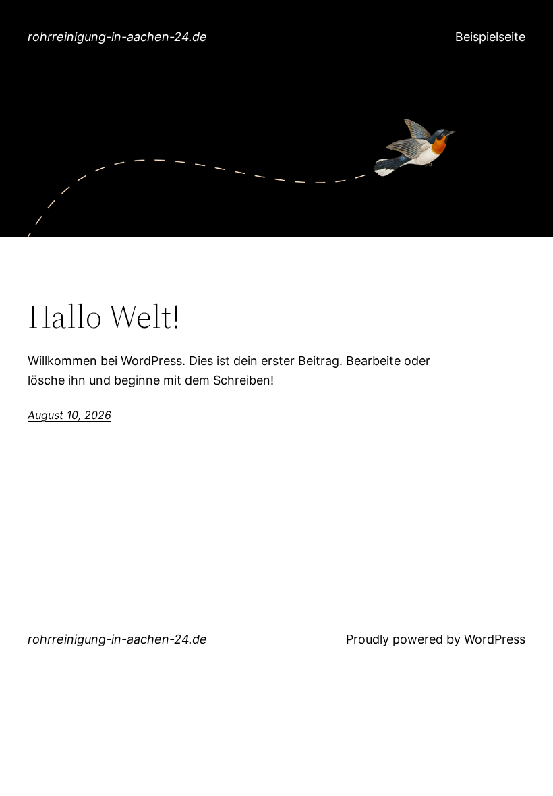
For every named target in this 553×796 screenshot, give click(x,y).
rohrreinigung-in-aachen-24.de (117, 37)
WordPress (494, 639)
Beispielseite (490, 37)
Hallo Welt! (104, 316)
